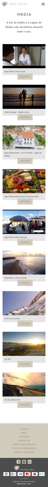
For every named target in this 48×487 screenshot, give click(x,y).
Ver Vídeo (25, 76)
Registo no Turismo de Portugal (24, 483)
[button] (43, 4)
